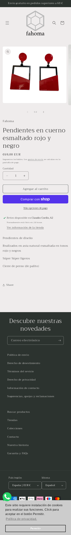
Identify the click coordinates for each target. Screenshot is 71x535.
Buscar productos (18, 412)
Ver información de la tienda (25, 227)
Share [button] (10, 285)
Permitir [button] (35, 528)
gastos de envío (36, 159)
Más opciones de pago (35, 208)
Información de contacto (23, 388)
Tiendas (12, 420)
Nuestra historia (18, 445)
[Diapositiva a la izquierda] (27, 112)
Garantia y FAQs (17, 453)
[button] (7, 23)
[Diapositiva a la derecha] (44, 112)
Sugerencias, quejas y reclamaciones (30, 396)
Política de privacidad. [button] (21, 519)
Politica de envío (18, 355)
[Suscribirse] (60, 340)
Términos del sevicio (20, 371)
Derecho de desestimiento (23, 363)
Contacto (13, 437)
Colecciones (15, 428)
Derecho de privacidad (21, 379)
